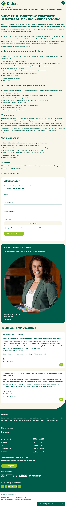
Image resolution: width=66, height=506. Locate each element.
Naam (6, 194)
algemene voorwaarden (28, 228)
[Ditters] (9, 3)
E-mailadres (8, 203)
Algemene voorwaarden (7, 499)
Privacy (29, 499)
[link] (33, 350)
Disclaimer (24, 499)
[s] (61, 365)
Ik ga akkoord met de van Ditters (24, 228)
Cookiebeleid (17, 499)
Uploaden (7, 220)
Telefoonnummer (10, 211)
